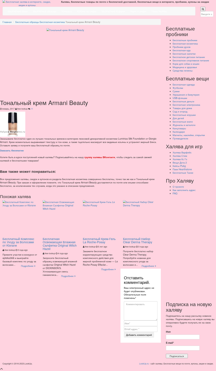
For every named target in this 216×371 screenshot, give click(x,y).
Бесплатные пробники (185, 40)
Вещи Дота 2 (180, 162)
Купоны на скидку (87, 11)
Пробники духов (181, 47)
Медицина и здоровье (185, 67)
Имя (168, 331)
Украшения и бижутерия (186, 94)
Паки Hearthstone (182, 169)
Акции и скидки (138, 11)
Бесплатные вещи (18, 11)
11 (32, 108)
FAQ (175, 193)
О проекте (178, 186)
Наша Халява (159, 11)
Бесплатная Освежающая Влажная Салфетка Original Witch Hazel (60, 243)
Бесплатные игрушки (184, 114)
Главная (7, 22)
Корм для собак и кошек (186, 63)
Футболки (178, 88)
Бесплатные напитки (184, 53)
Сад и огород (180, 111)
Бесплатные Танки (183, 172)
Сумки (176, 91)
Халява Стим (180, 155)
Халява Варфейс (182, 152)
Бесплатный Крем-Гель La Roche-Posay (99, 240)
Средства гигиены (183, 70)
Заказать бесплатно (12, 150)
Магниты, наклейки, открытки (189, 135)
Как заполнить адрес (184, 190)
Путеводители (180, 138)
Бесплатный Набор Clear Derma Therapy (137, 240)
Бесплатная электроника (186, 104)
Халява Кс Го (180, 159)
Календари (179, 131)
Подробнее (27, 266)
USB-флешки (180, 98)
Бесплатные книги (183, 121)
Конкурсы (67, 11)
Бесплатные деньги (183, 101)
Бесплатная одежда (184, 84)
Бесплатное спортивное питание (191, 60)
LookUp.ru (144, 363)
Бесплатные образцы (45, 11)
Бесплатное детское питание (189, 57)
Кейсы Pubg (179, 166)
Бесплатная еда (182, 50)
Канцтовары (179, 128)
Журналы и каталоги (184, 125)
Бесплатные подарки (113, 11)
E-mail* (170, 342)
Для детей (178, 118)
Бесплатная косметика (52, 22)
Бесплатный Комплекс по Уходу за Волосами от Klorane (18, 242)
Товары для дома (182, 108)
